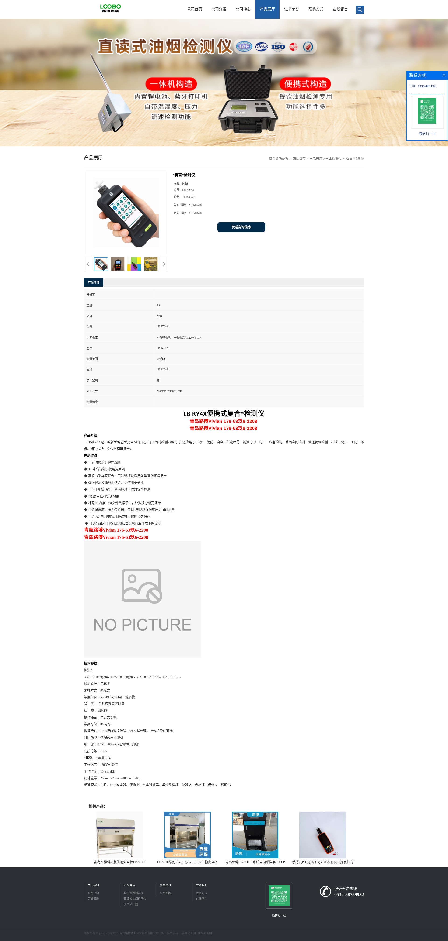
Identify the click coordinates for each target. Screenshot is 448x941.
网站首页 (299, 159)
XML (163, 933)
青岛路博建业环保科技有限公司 (139, 933)
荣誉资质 (93, 898)
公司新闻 (165, 893)
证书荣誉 (291, 9)
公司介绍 (218, 9)
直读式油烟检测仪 (135, 898)
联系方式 (315, 9)
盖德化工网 (189, 933)
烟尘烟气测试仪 (134, 893)
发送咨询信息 (241, 227)
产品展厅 (267, 9)
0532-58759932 (349, 894)
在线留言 (340, 9)
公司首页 (194, 9)
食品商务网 (205, 933)
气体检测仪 (333, 159)
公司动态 (243, 9)
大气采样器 (131, 904)
